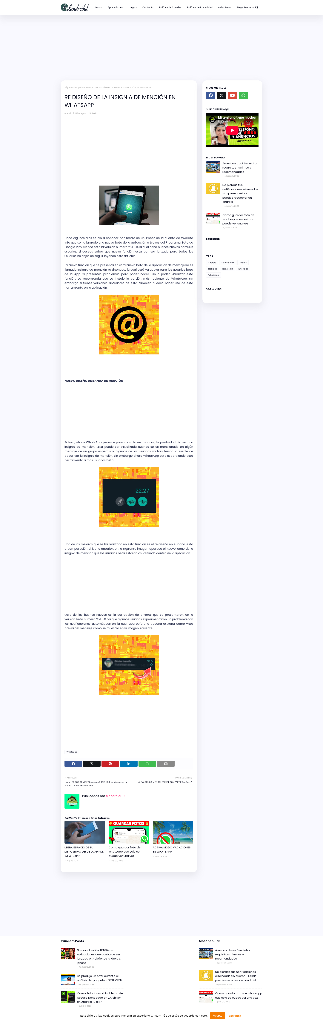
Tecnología (227, 268)
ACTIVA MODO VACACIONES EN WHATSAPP (172, 849)
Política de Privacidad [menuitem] (200, 7)
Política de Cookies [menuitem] (170, 7)
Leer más (235, 1016)
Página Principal (72, 87)
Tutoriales (243, 268)
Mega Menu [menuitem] (244, 7)
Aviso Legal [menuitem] (224, 7)
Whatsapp (88, 87)
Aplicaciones (227, 262)
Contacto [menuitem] (147, 7)
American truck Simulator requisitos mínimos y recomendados (239, 167)
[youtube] (232, 95)
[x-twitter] (221, 95)
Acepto (217, 1015)
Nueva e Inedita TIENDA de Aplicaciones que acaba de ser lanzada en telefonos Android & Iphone (99, 956)
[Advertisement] (161, 47)
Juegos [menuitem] (132, 7)
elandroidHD (71, 113)
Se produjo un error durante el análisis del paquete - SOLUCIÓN (99, 978)
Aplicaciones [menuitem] (115, 7)
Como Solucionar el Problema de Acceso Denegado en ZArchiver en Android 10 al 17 (100, 997)
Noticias (212, 268)
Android (212, 262)
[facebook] (210, 95)
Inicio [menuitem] (98, 7)
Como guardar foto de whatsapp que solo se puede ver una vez (125, 851)
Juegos (243, 262)
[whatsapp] (243, 95)
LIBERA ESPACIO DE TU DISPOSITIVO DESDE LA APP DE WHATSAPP (84, 851)
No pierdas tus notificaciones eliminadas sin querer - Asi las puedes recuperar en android (240, 193)
